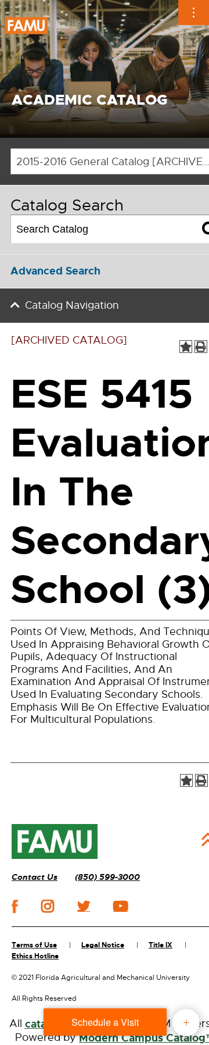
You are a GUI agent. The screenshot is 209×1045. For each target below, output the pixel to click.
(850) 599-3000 (107, 877)
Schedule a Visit (105, 1022)
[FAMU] (55, 841)
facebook (15, 906)
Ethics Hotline (35, 956)
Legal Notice (102, 945)
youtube (120, 906)
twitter (83, 906)
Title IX (160, 945)
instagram (47, 906)
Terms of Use (34, 945)
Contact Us (34, 877)
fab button (186, 1022)
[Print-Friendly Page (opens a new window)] (200, 346)
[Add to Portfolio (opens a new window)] (185, 346)
